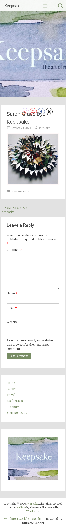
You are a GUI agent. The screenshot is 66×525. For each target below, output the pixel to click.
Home (11, 383)
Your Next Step (17, 412)
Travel (11, 394)
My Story (13, 406)
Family (11, 388)
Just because (15, 400)
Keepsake (12, 6)
